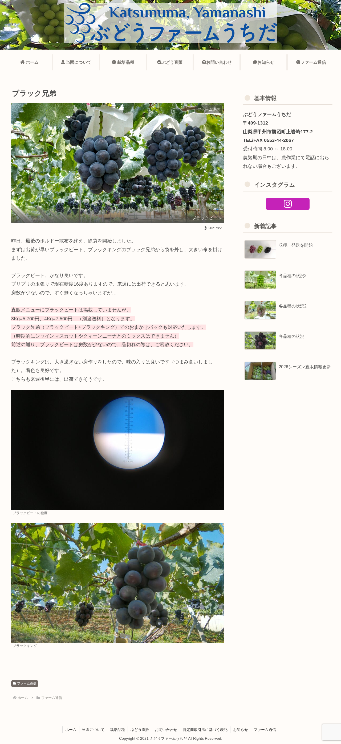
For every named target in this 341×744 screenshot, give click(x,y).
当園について (93, 729)
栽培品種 (117, 729)
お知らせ (240, 729)
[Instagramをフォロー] (288, 204)
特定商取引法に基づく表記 (205, 729)
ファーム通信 (26, 683)
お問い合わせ (166, 729)
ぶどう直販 (140, 729)
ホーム (70, 729)
